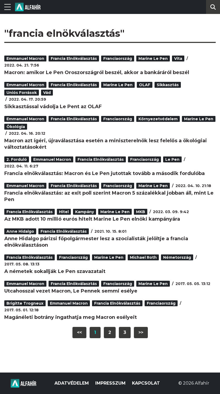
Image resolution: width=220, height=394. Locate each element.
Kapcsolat (146, 383)
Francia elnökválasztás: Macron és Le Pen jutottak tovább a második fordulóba (104, 173)
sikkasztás (168, 84)
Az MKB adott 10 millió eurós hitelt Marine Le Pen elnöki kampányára (92, 219)
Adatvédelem (71, 383)
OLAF (144, 84)
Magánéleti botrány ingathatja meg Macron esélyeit (70, 317)
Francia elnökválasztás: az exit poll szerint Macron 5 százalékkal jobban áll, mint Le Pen (109, 196)
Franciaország (117, 58)
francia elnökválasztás (74, 58)
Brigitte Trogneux (24, 303)
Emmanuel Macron (25, 58)
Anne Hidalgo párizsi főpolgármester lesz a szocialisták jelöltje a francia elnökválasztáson (96, 242)
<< (79, 332)
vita (178, 58)
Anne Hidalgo (20, 231)
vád (47, 92)
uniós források (21, 92)
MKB (140, 211)
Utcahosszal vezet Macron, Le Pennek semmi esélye (70, 291)
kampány (84, 211)
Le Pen (172, 159)
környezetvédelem (158, 118)
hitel (64, 211)
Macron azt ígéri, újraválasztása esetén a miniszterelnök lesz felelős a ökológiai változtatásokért (105, 144)
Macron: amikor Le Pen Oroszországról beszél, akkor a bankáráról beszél (96, 72)
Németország (177, 257)
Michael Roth (143, 257)
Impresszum (110, 383)
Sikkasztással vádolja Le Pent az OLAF (53, 107)
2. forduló (16, 159)
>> (140, 332)
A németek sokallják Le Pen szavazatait (54, 271)
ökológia (15, 126)
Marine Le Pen (153, 58)
